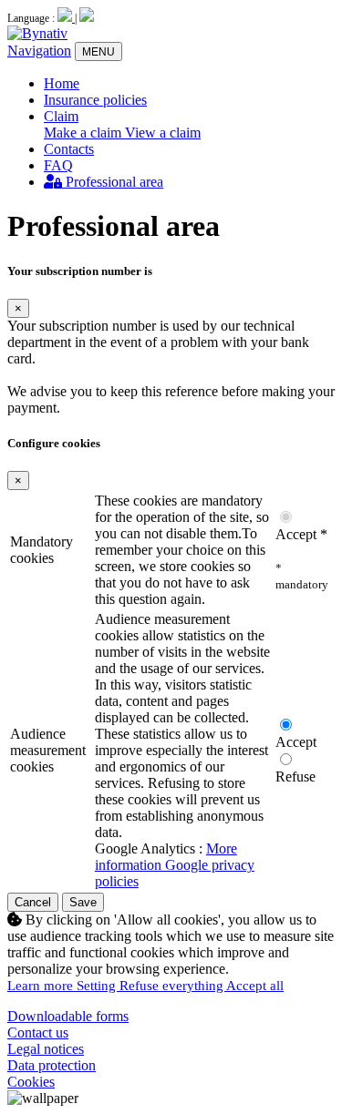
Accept (295, 742)
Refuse (295, 776)
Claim (61, 116)
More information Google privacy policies (174, 865)
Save (83, 902)
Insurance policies (95, 99)
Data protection (51, 1065)
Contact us (37, 1032)
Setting (98, 985)
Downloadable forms (68, 1016)
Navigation (39, 50)
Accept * (301, 534)
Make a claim (84, 132)
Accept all (255, 985)
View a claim (163, 132)
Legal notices (45, 1049)
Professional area (112, 181)
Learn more (42, 985)
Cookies (31, 1081)
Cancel (33, 902)
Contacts (69, 149)
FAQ (58, 165)
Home (61, 83)
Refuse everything (172, 985)
